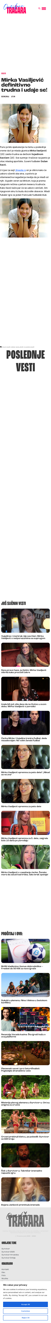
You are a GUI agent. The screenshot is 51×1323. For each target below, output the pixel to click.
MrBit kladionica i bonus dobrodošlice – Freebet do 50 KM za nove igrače (22, 967)
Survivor (6, 1249)
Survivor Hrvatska (10, 1255)
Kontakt (5, 1269)
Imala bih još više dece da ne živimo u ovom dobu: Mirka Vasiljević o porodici (23, 705)
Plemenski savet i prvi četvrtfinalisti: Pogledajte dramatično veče (20, 1070)
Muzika (5, 1279)
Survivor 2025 (8, 1252)
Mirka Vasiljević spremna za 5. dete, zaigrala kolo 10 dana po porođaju (24, 839)
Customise (25, 1311)
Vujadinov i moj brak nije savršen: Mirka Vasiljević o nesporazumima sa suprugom (23, 637)
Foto (4, 1276)
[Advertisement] (25, 44)
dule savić (6, 347)
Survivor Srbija (8, 1258)
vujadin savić (29, 347)
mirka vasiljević (17, 347)
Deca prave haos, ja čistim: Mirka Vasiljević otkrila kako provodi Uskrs (23, 671)
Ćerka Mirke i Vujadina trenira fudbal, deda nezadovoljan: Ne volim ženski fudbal (24, 739)
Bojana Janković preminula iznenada (20, 1205)
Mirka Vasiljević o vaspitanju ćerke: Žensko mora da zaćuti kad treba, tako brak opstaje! (24, 873)
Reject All (25, 1318)
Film (3, 1273)
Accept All (25, 1304)
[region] (25, 1302)
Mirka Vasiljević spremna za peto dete (21, 807)
